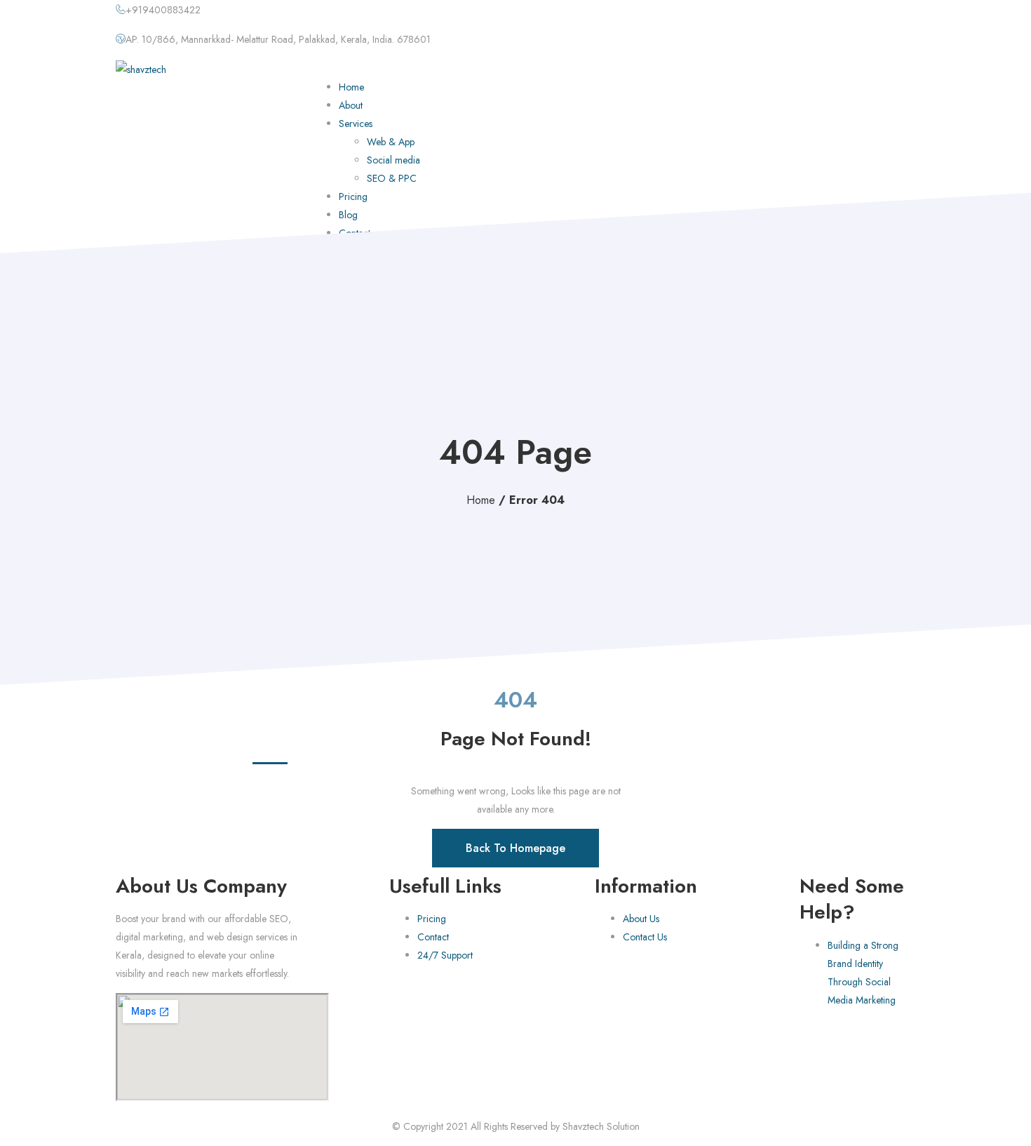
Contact (433, 937)
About (351, 105)
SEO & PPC (392, 178)
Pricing (353, 196)
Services (355, 123)
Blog (348, 215)
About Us (641, 919)
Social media (393, 160)
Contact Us (645, 937)
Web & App (391, 142)
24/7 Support (445, 955)
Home (351, 87)
